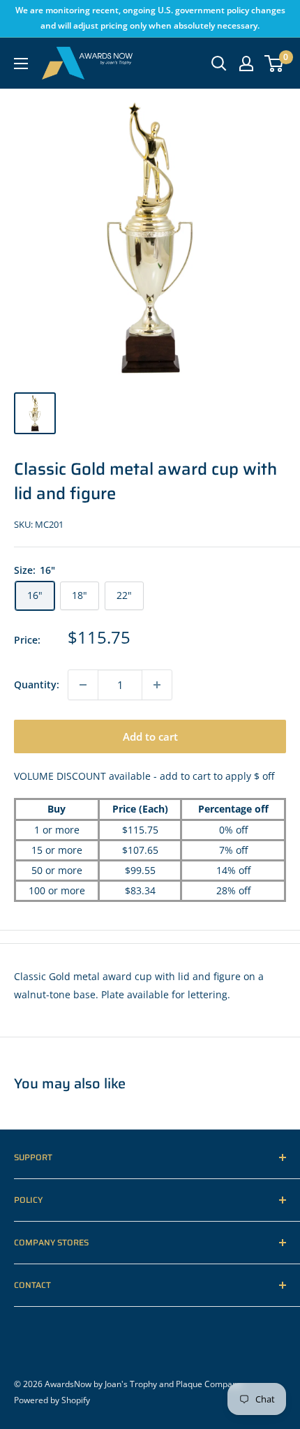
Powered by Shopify (52, 1400)
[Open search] (219, 63)
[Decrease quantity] (83, 684)
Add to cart (150, 736)
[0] (274, 63)
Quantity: (36, 684)
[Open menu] (21, 63)
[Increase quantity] (157, 684)
